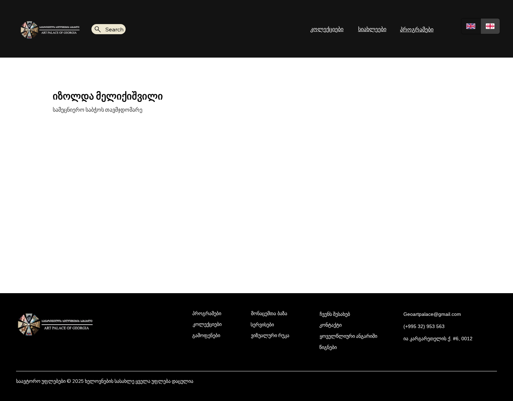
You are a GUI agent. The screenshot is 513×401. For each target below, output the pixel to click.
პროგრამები (416, 29)
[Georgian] (490, 26)
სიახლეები (372, 29)
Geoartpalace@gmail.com (432, 314)
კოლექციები (326, 29)
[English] (471, 26)
